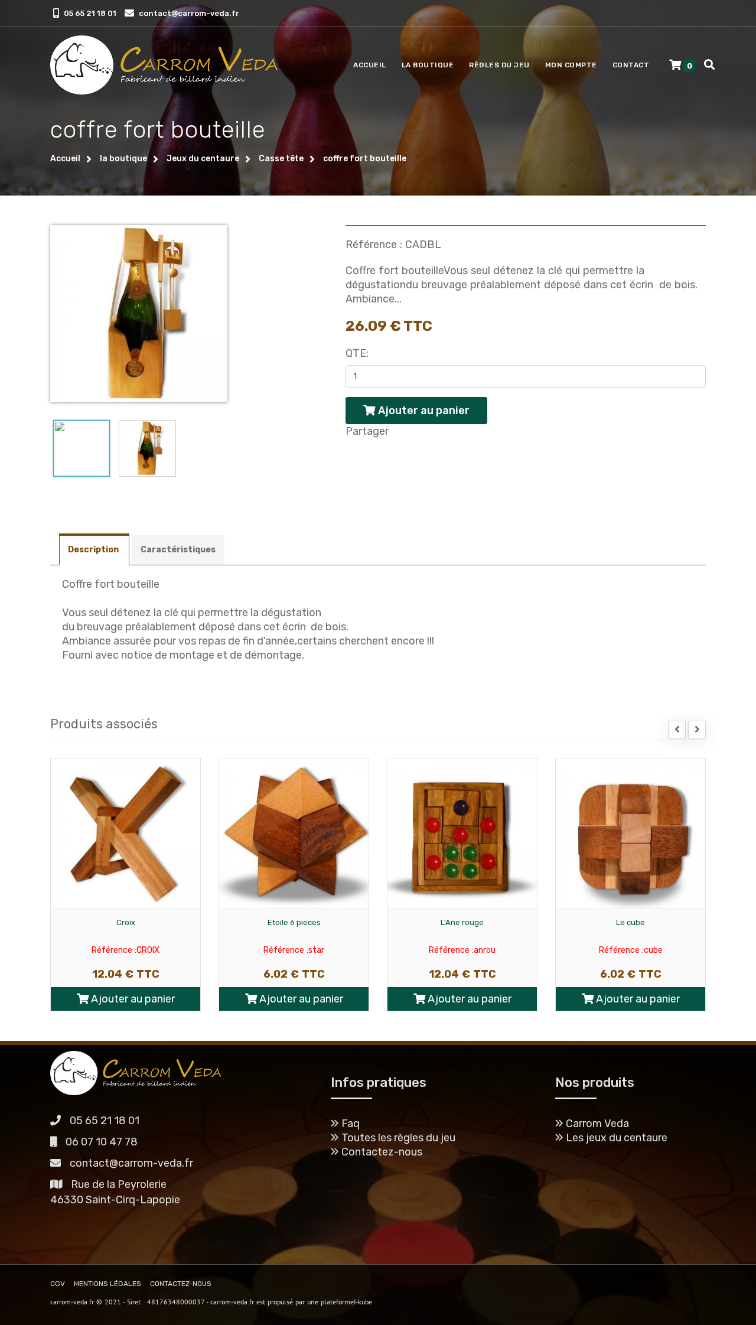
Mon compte (571, 65)
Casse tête (281, 159)
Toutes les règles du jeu (397, 1137)
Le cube (630, 922)
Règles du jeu (499, 65)
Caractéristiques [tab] (178, 550)
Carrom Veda (596, 1123)
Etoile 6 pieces (294, 922)
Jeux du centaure (203, 159)
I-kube (363, 1301)
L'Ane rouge (462, 922)
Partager (367, 431)
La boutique (428, 65)
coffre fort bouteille (364, 159)
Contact (631, 65)
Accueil (369, 65)
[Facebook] (355, 453)
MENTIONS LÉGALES (107, 1284)
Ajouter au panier (132, 998)
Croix (125, 922)
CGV (57, 1284)
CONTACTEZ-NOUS (180, 1284)
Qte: (357, 353)
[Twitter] (390, 453)
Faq (349, 1123)
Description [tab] (94, 550)
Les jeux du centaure (615, 1137)
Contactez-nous (380, 1151)
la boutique (123, 159)
